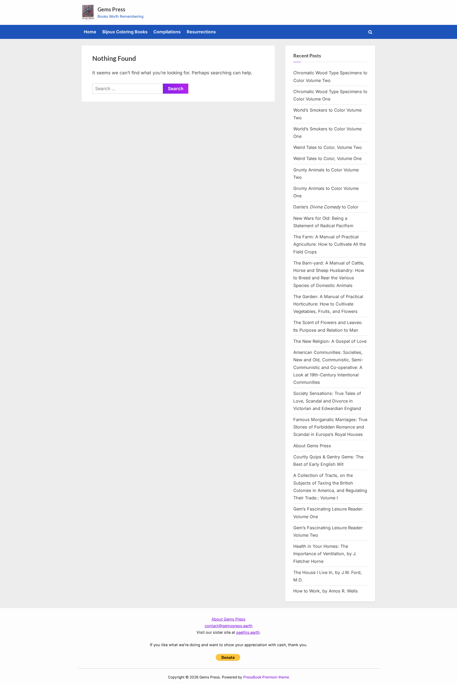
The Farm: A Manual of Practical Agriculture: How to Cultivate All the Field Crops (329, 244)
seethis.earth (248, 632)
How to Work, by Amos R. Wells (325, 591)
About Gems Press (312, 445)
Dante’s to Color (325, 206)
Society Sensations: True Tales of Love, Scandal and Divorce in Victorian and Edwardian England (327, 401)
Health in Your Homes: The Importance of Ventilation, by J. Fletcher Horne (325, 554)
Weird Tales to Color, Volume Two (327, 147)
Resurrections (201, 31)
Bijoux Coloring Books (125, 31)
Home (90, 31)
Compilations (167, 31)
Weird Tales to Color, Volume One (327, 158)
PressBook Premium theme (266, 677)
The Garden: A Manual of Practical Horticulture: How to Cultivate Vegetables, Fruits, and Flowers (328, 304)
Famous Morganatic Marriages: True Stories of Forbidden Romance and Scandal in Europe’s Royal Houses (330, 427)
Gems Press (111, 9)
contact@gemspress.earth (229, 625)
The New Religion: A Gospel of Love (330, 341)
